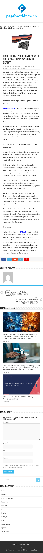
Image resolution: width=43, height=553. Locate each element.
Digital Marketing (7, 498)
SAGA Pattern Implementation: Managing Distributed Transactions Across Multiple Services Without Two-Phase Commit (20, 336)
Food (3, 509)
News (3, 520)
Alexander (8, 66)
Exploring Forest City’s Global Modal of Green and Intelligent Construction (16, 293)
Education (4, 502)
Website (5, 458)
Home (4, 26)
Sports (3, 528)
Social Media (5, 524)
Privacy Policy (25, 544)
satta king (34, 550)
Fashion (4, 506)
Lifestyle (4, 517)
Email (5, 450)
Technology (11, 26)
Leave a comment (10, 68)
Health (3, 513)
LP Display (23, 232)
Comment (7, 422)
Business (4, 494)
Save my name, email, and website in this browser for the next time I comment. (21, 466)
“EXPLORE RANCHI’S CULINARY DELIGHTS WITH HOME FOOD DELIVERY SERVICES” (26, 300)
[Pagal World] (21, 11)
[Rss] (21, 547)
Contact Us (16, 544)
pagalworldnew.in (23, 550)
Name (5, 443)
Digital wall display (9, 108)
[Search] (38, 480)
